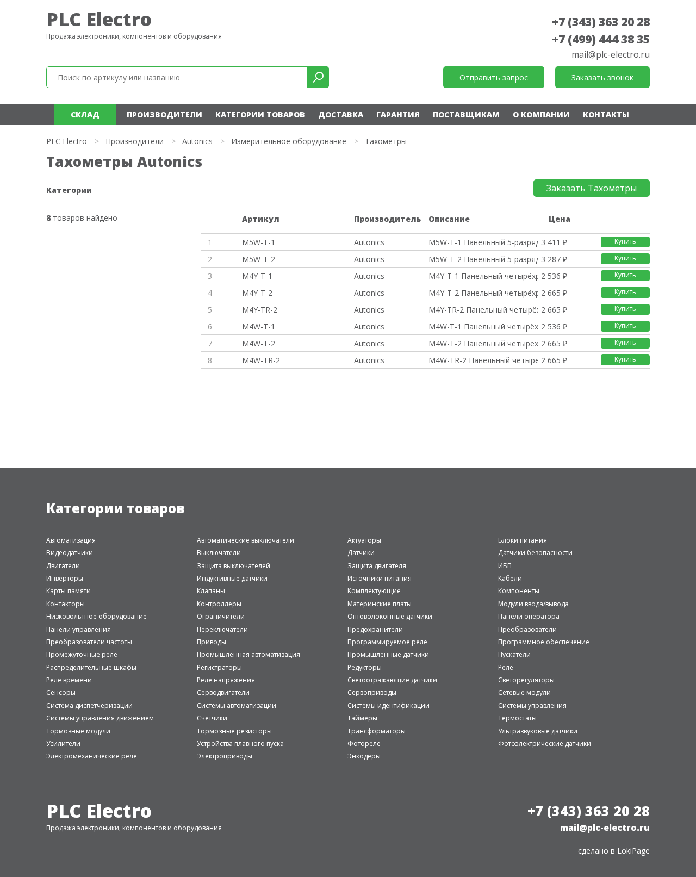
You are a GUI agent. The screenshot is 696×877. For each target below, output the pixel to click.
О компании (541, 114)
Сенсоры (61, 692)
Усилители (63, 743)
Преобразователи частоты (89, 641)
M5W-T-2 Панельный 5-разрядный (482, 259)
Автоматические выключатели (245, 540)
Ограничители (221, 616)
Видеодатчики (69, 552)
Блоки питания (522, 540)
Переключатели (222, 629)
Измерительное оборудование (288, 141)
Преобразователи (527, 629)
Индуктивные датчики (232, 578)
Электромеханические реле (91, 756)
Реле (505, 667)
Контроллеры (219, 603)
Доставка (340, 114)
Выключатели (219, 552)
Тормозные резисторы (234, 731)
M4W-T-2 (258, 343)
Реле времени (69, 680)
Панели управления (78, 629)
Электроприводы (224, 756)
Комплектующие (374, 590)
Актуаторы (364, 540)
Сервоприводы (371, 692)
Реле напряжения (226, 680)
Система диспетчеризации (89, 705)
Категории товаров (260, 114)
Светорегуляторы (526, 680)
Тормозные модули (78, 731)
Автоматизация (71, 540)
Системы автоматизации (236, 705)
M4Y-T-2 (257, 293)
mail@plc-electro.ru (610, 54)
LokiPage (633, 850)
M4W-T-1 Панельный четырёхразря (482, 326)
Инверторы (64, 578)
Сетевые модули (524, 692)
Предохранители (375, 629)
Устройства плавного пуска (240, 743)
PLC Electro (99, 19)
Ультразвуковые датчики (537, 731)
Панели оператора (529, 616)
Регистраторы (219, 667)
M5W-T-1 (258, 242)
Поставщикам (466, 114)
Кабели (510, 578)
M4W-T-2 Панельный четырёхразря (482, 343)
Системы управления (532, 705)
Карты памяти (68, 590)
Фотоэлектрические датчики (544, 743)
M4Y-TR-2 (259, 309)
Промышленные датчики (388, 654)
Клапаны (211, 590)
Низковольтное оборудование (96, 616)
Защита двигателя (376, 565)
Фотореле (364, 743)
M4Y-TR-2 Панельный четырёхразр (482, 309)
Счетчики (212, 718)
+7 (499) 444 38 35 (601, 39)
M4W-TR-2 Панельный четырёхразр (482, 360)
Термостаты (517, 718)
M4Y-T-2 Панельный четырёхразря (482, 293)
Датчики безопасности (535, 552)
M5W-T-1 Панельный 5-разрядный (482, 242)
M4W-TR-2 (261, 360)
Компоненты (518, 590)
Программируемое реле (387, 641)
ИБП (505, 565)
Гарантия (398, 114)
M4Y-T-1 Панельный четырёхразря (482, 276)
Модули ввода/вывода (533, 603)
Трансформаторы (376, 731)
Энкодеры (364, 756)
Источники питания (379, 578)
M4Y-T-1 (257, 276)
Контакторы (65, 603)
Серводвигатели (223, 692)
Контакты (606, 114)
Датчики (361, 552)
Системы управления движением (100, 718)
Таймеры (362, 718)
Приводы (211, 641)
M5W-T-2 (258, 259)
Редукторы (364, 667)
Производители (164, 114)
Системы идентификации (388, 705)
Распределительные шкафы (91, 667)
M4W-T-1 (258, 326)
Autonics (197, 141)
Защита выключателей (233, 565)
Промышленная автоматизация (248, 654)
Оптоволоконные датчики (389, 616)
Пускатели (514, 654)
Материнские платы (379, 603)
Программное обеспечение (543, 641)
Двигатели (63, 565)
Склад (85, 114)
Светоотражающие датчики (392, 680)
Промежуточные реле (81, 654)
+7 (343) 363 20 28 (601, 21)
